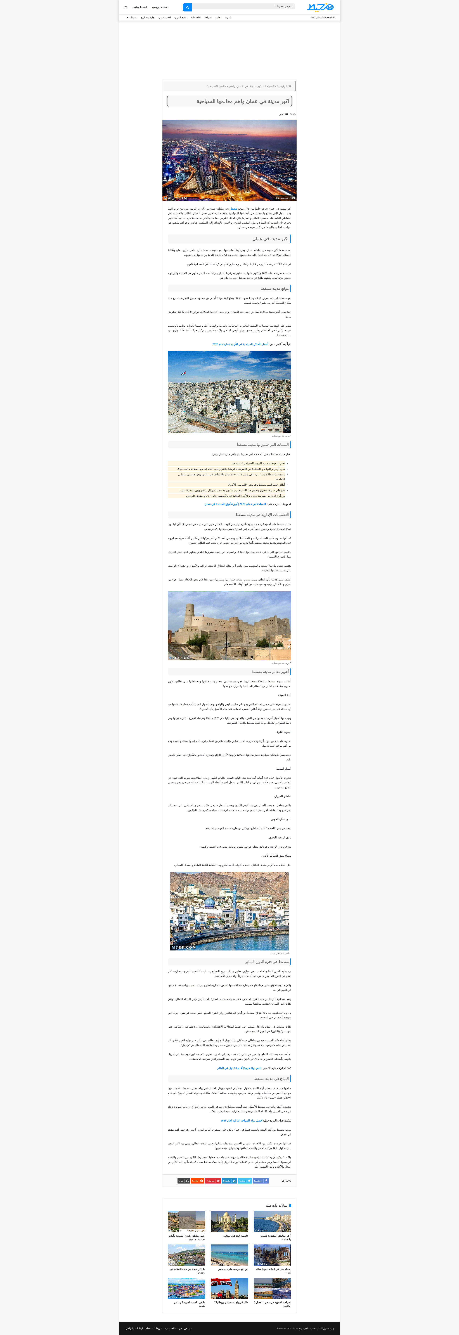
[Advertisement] (229, 49)
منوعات (133, 17)
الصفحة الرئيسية (160, 7)
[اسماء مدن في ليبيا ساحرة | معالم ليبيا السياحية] (272, 1255)
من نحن (188, 1328)
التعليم (219, 17)
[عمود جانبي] (126, 7)
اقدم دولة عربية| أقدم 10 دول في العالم (239, 1068)
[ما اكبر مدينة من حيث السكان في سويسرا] (186, 1255)
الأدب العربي (165, 17)
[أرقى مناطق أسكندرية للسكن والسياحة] (272, 1221)
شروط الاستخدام (154, 1328)
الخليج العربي (180, 17)
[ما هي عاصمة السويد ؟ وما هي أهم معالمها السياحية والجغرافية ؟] (186, 1288)
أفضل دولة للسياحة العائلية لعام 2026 (241, 1120)
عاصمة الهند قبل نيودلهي (235, 1235)
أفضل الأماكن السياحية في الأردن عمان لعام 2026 (240, 344)
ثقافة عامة (196, 17)
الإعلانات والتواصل (134, 1328)
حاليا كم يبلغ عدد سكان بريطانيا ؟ (231, 1302)
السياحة (208, 17)
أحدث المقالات (140, 7)
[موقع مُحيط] (319, 7)
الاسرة (229, 17)
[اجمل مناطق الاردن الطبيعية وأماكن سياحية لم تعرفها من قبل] (186, 1221)
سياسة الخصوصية (173, 1328)
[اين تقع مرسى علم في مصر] (229, 1255)
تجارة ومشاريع (148, 17)
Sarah (293, 114)
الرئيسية (282, 86)
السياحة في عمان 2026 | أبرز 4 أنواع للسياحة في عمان (235, 504)
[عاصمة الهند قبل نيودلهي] (229, 1221)
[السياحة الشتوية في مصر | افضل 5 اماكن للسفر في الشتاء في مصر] (272, 1288)
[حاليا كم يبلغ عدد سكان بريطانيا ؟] (229, 1288)
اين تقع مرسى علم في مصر (233, 1269)
